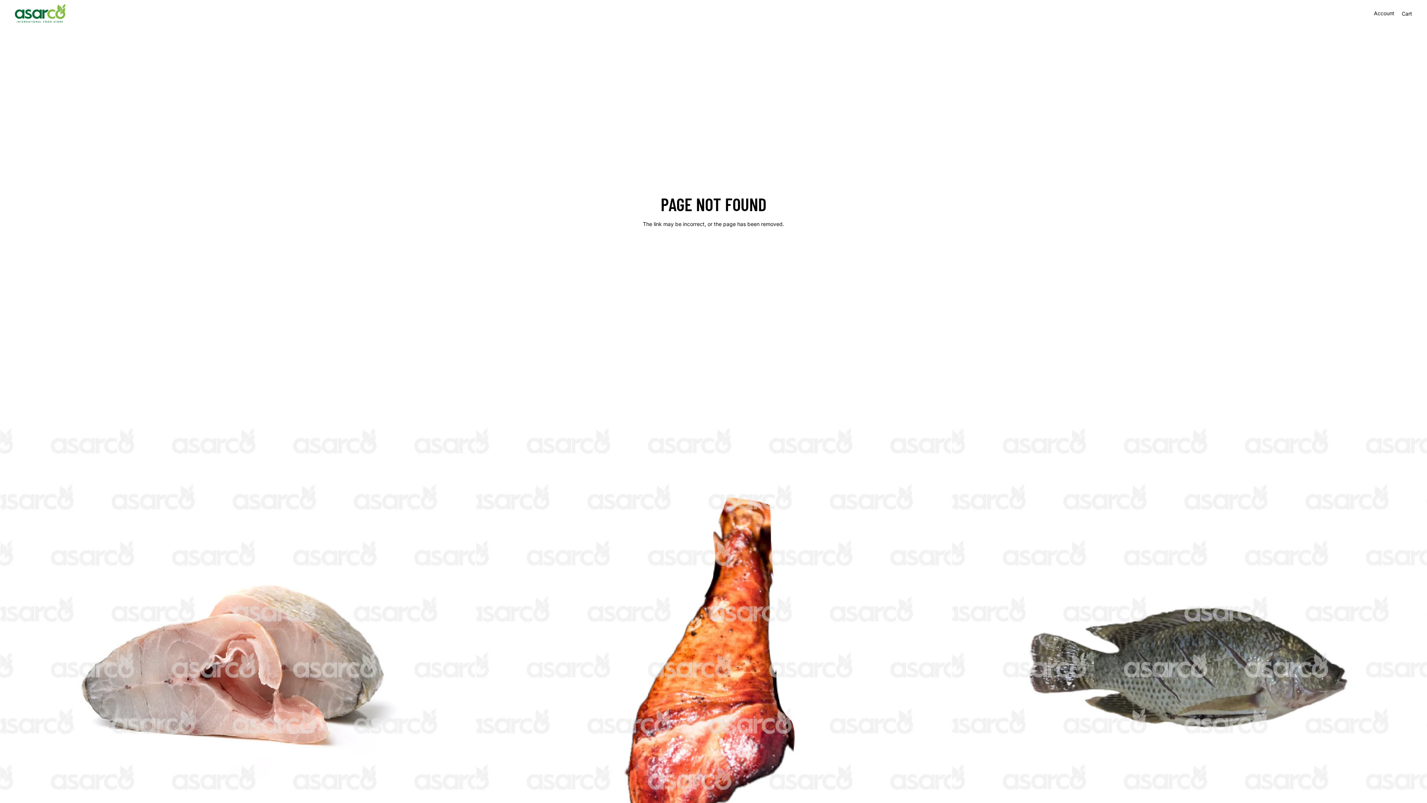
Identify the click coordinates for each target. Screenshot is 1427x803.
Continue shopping (713, 250)
